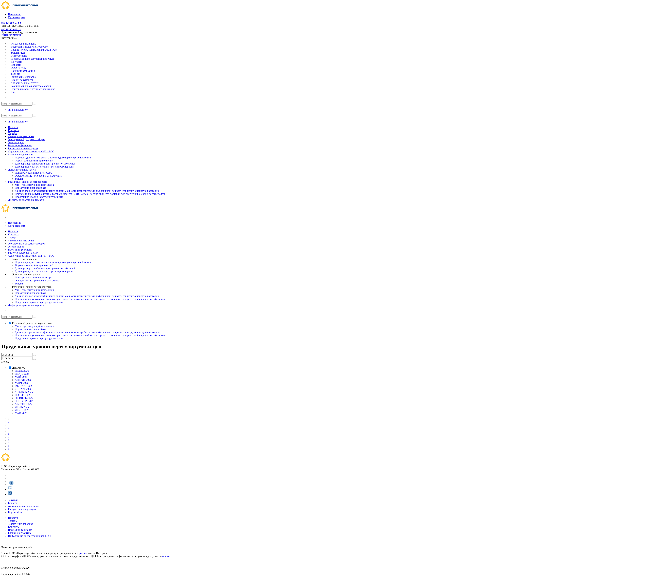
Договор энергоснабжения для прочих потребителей (45, 163)
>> (9, 449)
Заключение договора (20, 154)
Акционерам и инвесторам (23, 506)
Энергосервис (16, 142)
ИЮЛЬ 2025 (22, 407)
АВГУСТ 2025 (23, 404)
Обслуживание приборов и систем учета (38, 175)
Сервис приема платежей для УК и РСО (34, 49)
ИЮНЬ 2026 (22, 373)
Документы (18, 367)
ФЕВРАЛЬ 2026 (24, 385)
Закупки (13, 500)
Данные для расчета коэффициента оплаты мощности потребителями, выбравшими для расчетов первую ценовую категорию (87, 190)
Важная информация (23, 70)
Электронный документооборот (26, 139)
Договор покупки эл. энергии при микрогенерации (44, 166)
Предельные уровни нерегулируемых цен (39, 196)
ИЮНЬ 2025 (22, 410)
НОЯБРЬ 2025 (23, 395)
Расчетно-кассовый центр (23, 148)
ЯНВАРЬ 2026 (23, 388)
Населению (14, 14)
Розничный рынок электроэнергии (28, 181)
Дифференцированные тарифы (26, 199)
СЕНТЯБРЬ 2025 (24, 401)
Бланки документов (19, 532)
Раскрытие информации (22, 509)
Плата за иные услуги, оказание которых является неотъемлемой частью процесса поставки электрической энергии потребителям (90, 193)
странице (82, 553)
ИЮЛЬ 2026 (22, 370)
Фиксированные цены (21, 136)
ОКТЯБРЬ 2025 (24, 398)
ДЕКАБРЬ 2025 (24, 391)
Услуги (19, 178)
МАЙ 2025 (21, 413)
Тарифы (12, 133)
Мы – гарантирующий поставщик (34, 184)
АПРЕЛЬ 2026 (23, 379)
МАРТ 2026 (21, 382)
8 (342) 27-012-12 (11, 29)
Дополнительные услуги (22, 169)
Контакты (13, 130)
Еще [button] (13, 92)
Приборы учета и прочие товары (33, 172)
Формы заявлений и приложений (34, 160)
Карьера (12, 503)
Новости (13, 127)
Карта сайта (15, 512)
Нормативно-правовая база (30, 187)
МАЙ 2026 (21, 376)
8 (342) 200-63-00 (11, 23)
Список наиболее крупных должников (33, 89)
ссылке (166, 556)
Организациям (16, 17)
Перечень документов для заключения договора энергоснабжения (53, 157)
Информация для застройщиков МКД (32, 58)
